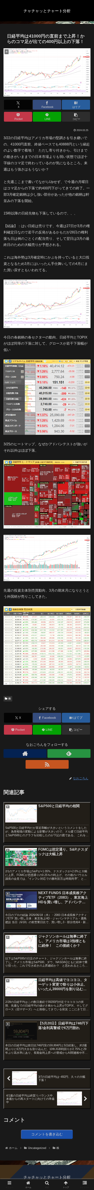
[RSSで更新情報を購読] (47, 764)
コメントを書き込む (47, 1134)
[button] (76, 117)
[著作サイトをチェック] (25, 753)
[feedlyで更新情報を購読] (69, 753)
